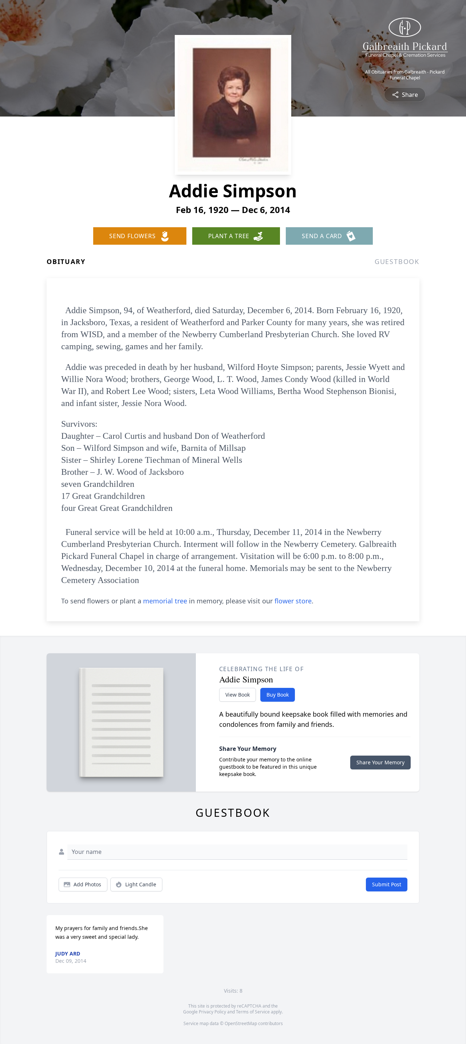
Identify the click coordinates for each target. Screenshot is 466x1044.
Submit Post (386, 884)
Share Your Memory (380, 762)
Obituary (66, 261)
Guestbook (397, 261)
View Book (237, 694)
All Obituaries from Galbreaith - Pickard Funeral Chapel (405, 75)
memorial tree (165, 600)
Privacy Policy (212, 1012)
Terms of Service (253, 1012)
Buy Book (277, 694)
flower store (293, 600)
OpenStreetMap (241, 1023)
